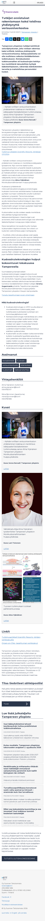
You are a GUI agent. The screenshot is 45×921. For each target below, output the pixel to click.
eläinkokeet (26, 365)
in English (13, 913)
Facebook (5, 897)
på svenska (22, 913)
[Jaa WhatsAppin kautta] (26, 39)
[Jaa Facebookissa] (7, 39)
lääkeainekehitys (22, 370)
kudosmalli (7, 370)
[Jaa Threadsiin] (18, 39)
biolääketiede (8, 361)
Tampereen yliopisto (29, 32)
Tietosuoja (6, 901)
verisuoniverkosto (10, 365)
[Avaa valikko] (14, 2)
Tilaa (6, 704)
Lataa (6, 469)
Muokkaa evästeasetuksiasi (12, 905)
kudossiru (21, 361)
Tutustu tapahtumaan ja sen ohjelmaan (18, 295)
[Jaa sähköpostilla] (30, 39)
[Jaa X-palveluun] (14, 39)
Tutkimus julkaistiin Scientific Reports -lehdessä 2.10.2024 (21, 153)
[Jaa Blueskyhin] (22, 39)
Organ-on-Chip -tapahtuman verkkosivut (20, 643)
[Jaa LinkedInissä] (11, 39)
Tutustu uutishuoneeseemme (19, 859)
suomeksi (5, 913)
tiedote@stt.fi (7, 886)
